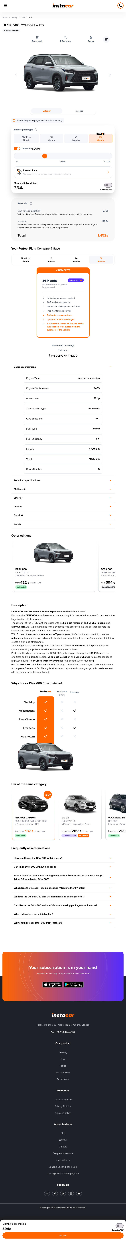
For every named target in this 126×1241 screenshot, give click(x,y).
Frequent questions (63, 1153)
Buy (63, 1059)
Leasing (63, 1052)
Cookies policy (63, 1113)
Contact (63, 1139)
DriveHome (63, 1079)
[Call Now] (120, 5)
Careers (63, 1146)
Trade (63, 1065)
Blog (63, 1133)
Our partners (63, 1160)
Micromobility (63, 1072)
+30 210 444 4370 (64, 355)
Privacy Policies (63, 1106)
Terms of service (63, 1099)
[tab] (26, 138)
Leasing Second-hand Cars (63, 1166)
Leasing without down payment (63, 1173)
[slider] (44, 156)
